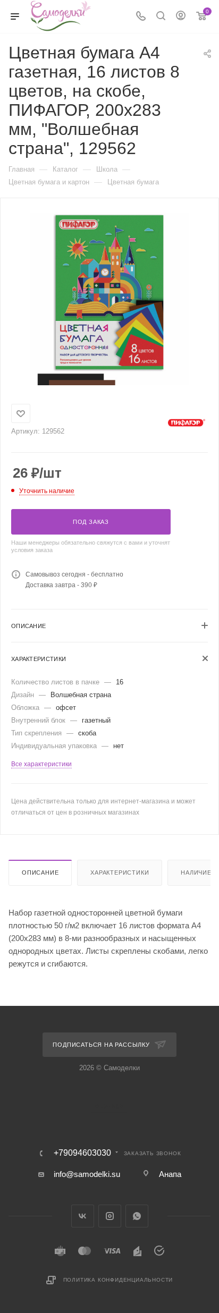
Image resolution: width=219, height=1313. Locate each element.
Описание (40, 872)
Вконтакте (82, 1216)
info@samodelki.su (87, 1174)
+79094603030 (82, 1153)
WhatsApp (136, 1216)
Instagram (109, 1216)
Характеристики (119, 872)
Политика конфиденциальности (118, 1280)
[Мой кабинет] (181, 16)
